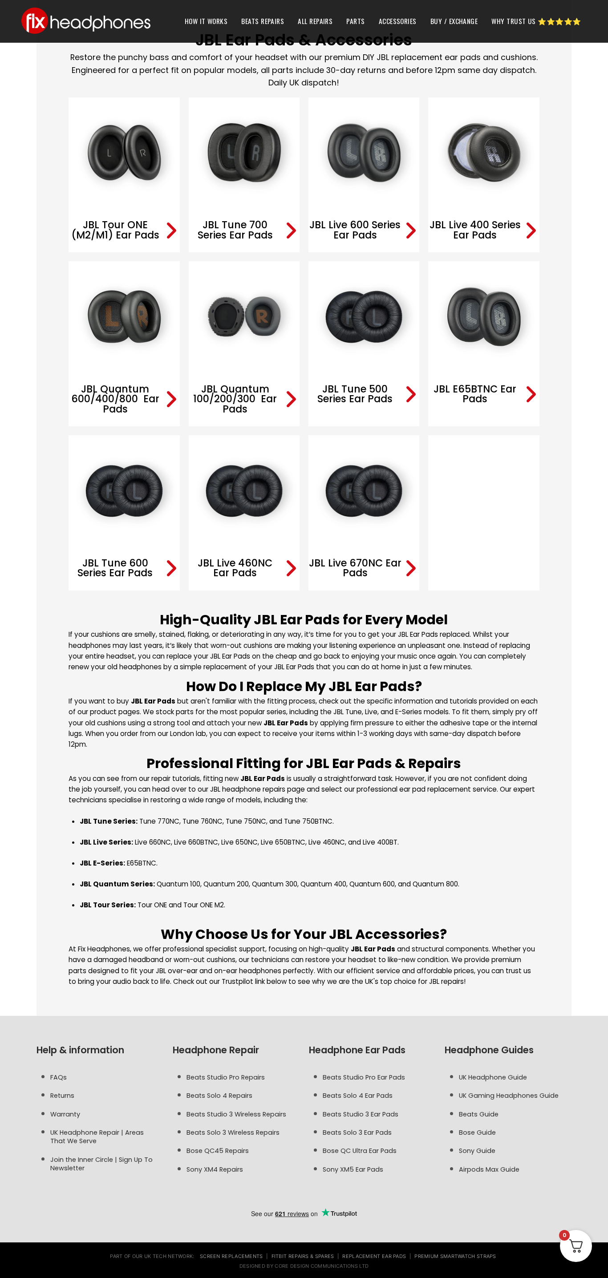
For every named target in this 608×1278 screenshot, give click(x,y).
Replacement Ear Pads (374, 1256)
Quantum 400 (323, 884)
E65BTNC (141, 863)
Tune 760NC (202, 821)
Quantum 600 (372, 884)
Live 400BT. (381, 842)
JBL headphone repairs (247, 789)
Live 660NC (153, 842)
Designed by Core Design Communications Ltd (304, 1266)
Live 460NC (326, 842)
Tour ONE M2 (203, 905)
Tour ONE (152, 905)
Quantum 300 (274, 884)
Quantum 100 (178, 884)
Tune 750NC (246, 821)
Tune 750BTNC (308, 821)
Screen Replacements (231, 1256)
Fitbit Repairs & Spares (303, 1256)
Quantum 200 (226, 884)
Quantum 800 (435, 884)
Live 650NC (239, 842)
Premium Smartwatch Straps (455, 1256)
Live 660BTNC (196, 842)
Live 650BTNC (283, 842)
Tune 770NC (159, 821)
